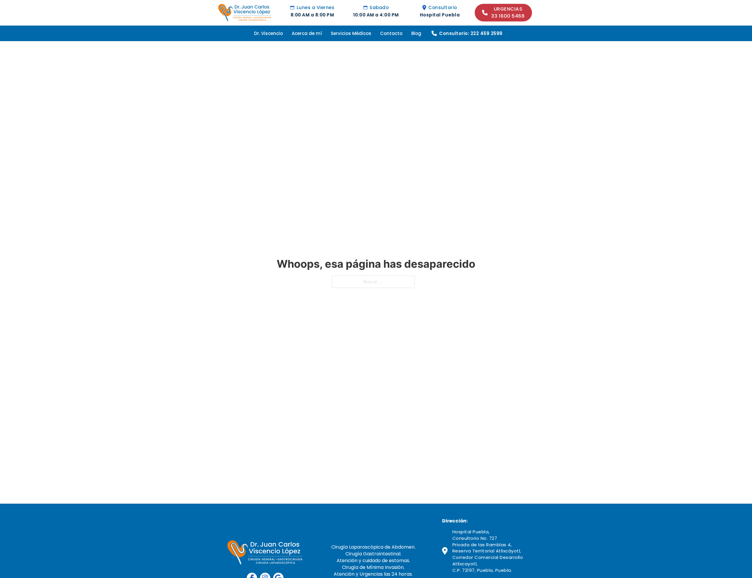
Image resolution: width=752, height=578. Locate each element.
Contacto (391, 33)
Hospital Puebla (440, 15)
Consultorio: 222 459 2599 (471, 33)
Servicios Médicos (351, 33)
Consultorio (442, 7)
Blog (416, 33)
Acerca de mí (307, 33)
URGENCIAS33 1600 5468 (508, 12)
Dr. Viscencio (268, 33)
